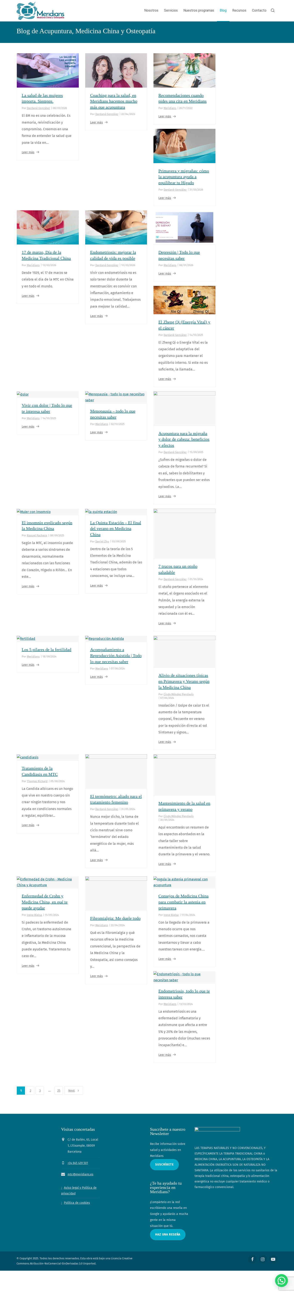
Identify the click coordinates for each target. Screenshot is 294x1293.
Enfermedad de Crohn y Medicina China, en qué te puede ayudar (45, 902)
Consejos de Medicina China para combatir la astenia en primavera (183, 902)
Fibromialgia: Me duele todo (115, 918)
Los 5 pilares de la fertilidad (46, 649)
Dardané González (38, 108)
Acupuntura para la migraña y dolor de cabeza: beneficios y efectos (183, 439)
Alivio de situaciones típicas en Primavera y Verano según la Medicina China (183, 681)
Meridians (170, 108)
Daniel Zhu (102, 541)
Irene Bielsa (34, 915)
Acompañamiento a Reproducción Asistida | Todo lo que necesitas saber (116, 655)
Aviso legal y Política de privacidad (79, 1190)
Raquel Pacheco (37, 535)
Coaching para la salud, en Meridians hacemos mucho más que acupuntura (113, 101)
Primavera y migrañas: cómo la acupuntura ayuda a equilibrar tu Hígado (183, 176)
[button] (281, 1280)
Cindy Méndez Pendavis (178, 694)
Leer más (28, 152)
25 (58, 1091)
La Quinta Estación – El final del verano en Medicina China (115, 528)
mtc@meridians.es (80, 1174)
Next (71, 1091)
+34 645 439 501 (78, 1163)
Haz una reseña (167, 1234)
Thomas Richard (37, 781)
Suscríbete (164, 1164)
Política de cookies (77, 1203)
